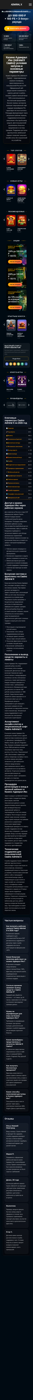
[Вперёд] (28, 159)
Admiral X (16, 4)
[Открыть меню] (30, 5)
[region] (16, 164)
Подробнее (16, 358)
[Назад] (4, 159)
